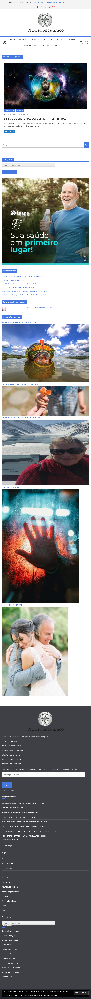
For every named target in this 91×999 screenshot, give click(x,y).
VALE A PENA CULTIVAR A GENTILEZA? (21, 384)
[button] (27, 39)
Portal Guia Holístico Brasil (11, 968)
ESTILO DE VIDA (57, 39)
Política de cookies (52, 995)
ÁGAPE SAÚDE (9, 172)
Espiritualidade (7, 863)
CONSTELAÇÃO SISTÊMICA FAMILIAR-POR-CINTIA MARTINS (23, 276)
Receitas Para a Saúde (10, 940)
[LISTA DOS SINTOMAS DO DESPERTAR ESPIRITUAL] (45, 86)
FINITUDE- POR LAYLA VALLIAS (13, 280)
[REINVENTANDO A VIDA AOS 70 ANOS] (45, 421)
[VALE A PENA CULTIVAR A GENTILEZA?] (45, 388)
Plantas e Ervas (7, 882)
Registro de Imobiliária (10, 972)
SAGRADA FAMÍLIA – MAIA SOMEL (19, 322)
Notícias (5, 877)
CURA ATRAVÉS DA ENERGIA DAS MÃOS (39, 308)
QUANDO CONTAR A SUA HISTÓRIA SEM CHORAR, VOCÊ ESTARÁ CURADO (29, 831)
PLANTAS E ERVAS (29, 45)
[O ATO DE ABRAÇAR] (35, 608)
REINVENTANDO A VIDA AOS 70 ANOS (21, 417)
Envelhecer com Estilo (10, 949)
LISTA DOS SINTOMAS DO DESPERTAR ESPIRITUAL (35, 118)
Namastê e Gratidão (9, 954)
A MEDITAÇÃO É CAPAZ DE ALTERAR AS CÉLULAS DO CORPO (24, 836)
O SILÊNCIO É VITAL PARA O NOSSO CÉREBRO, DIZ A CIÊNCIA (24, 291)
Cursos (4, 859)
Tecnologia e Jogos (8, 958)
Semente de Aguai (8, 936)
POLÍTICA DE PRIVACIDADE (11, 746)
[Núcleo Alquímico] (4, 42)
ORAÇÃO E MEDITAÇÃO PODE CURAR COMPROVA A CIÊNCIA (24, 295)
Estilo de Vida (7, 868)
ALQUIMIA (22, 39)
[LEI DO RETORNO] (40, 491)
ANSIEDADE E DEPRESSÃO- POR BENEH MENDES (55, 2)
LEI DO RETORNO (11, 487)
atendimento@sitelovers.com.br (14, 759)
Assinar (7, 785)
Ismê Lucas (24, 114)
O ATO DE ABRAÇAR (12, 604)
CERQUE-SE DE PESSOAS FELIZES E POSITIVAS (18, 287)
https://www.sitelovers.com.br (13, 755)
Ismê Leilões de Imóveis (10, 963)
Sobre (57, 45)
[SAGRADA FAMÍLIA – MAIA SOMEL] (45, 326)
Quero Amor (6, 945)
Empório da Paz (7, 977)
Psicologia (5, 896)
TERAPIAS (45, 45)
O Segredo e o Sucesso (10, 931)
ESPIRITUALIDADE (38, 39)
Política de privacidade (10, 892)
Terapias (5, 910)
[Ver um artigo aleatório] (86, 42)
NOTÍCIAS (72, 39)
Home (12, 39)
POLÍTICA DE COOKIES (10, 741)
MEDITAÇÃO (20, 110)
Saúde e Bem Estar (9, 901)
